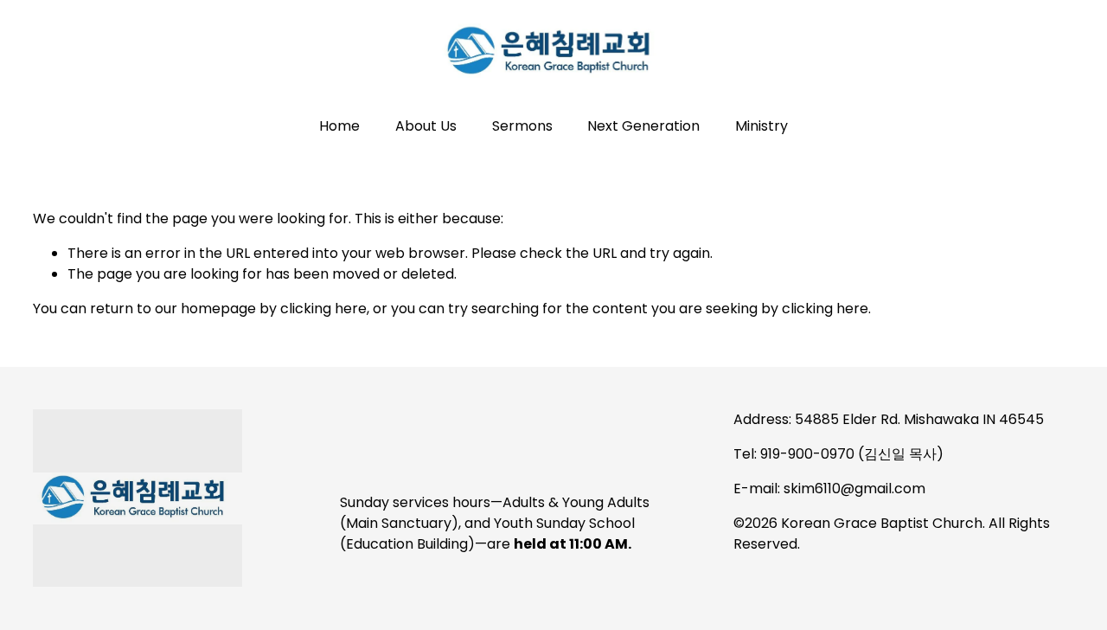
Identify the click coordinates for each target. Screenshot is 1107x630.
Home (339, 126)
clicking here (323, 308)
